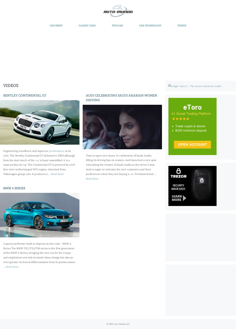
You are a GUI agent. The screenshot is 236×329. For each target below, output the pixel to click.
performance (56, 150)
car (37, 160)
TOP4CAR (117, 25)
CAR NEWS (56, 25)
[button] (39, 122)
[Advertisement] (118, 53)
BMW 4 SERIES (14, 187)
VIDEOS (181, 25)
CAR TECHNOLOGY (150, 25)
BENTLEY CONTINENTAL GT (24, 95)
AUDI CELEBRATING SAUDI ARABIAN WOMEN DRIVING (121, 97)
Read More (57, 174)
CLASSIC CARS (87, 25)
